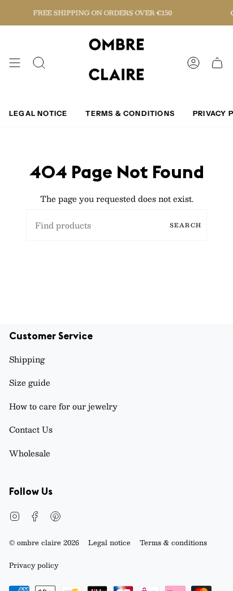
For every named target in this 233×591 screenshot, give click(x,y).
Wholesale (29, 453)
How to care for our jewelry (63, 406)
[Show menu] (14, 62)
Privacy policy (33, 565)
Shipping (27, 359)
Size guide (29, 382)
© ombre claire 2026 (44, 542)
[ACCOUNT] (193, 62)
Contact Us (31, 429)
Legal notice (109, 542)
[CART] (217, 62)
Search (185, 225)
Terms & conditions (173, 542)
